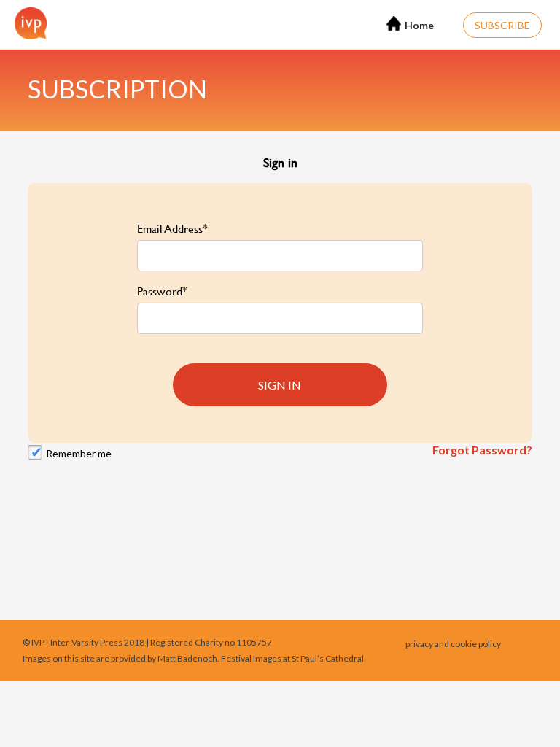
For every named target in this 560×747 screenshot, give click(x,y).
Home (419, 25)
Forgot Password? (482, 450)
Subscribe (502, 25)
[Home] (27, 23)
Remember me (79, 453)
